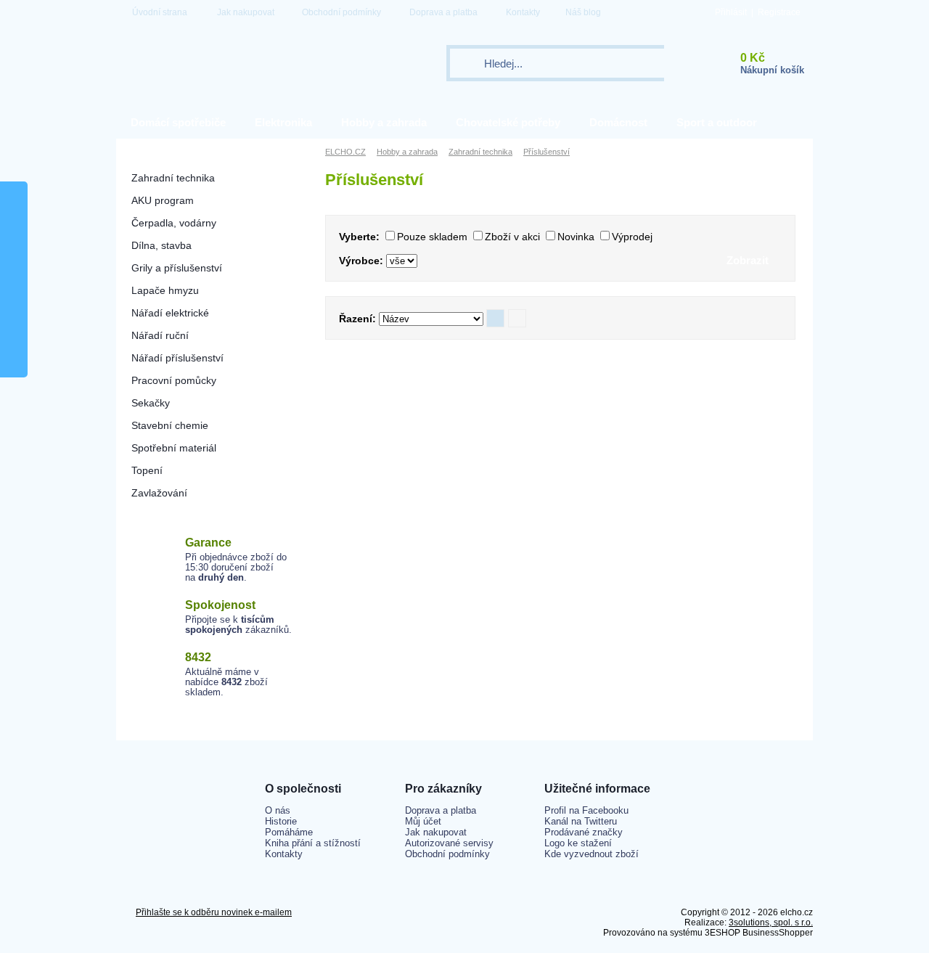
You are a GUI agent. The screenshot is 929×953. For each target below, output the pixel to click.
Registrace (779, 12)
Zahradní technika (173, 178)
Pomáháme (289, 832)
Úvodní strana (159, 12)
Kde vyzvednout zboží (591, 853)
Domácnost (618, 122)
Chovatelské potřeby (508, 122)
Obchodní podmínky (341, 12)
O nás (277, 810)
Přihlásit (731, 12)
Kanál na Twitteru (580, 821)
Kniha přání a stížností (313, 843)
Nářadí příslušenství (177, 358)
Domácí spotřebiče (178, 122)
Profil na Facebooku (586, 810)
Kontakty (523, 12)
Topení (147, 470)
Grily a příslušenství (176, 268)
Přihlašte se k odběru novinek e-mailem (214, 912)
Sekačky (150, 403)
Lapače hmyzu (165, 290)
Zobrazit (748, 260)
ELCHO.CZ (345, 151)
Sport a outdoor (716, 122)
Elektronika (283, 122)
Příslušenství (546, 151)
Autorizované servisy (449, 843)
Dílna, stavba (161, 245)
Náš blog (583, 12)
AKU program (162, 200)
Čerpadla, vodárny (173, 223)
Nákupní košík (772, 70)
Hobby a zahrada (384, 122)
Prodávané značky (583, 832)
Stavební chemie (169, 425)
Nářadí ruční (160, 335)
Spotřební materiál (173, 448)
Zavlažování (159, 493)
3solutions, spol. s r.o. (771, 922)
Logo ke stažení (578, 843)
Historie (281, 821)
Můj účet (423, 821)
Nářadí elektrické (170, 313)
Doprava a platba (443, 12)
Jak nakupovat (245, 12)
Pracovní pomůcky (173, 380)
